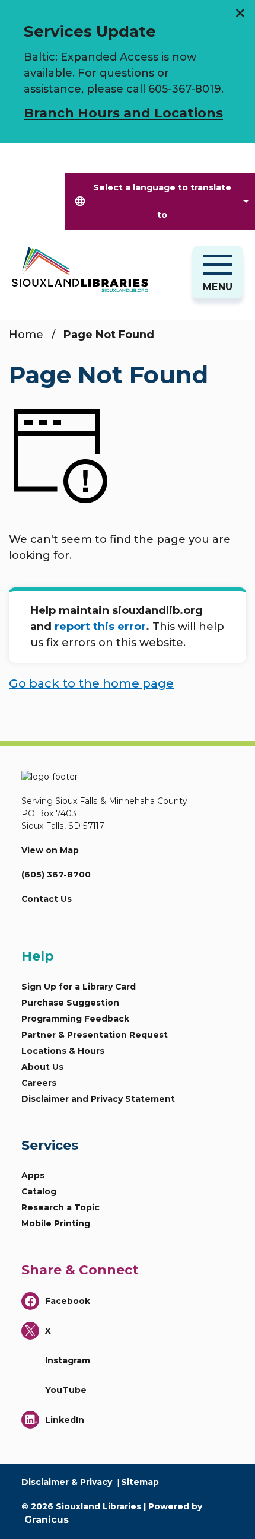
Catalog (38, 1191)
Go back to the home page (91, 683)
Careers (38, 1082)
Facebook (67, 1301)
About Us (42, 1066)
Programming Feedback (75, 1018)
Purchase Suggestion (70, 1002)
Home (26, 334)
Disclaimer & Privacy (66, 1482)
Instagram (67, 1360)
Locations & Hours (62, 1050)
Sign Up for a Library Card (78, 986)
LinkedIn (64, 1419)
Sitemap (140, 1482)
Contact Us (46, 898)
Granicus (46, 1519)
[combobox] (160, 201)
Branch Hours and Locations (123, 113)
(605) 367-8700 (56, 874)
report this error (100, 626)
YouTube (66, 1390)
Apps (32, 1175)
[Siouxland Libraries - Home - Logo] (91, 269)
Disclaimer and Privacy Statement (98, 1098)
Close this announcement (240, 13)
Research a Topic (60, 1207)
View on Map (50, 850)
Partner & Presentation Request (94, 1034)
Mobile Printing (55, 1223)
